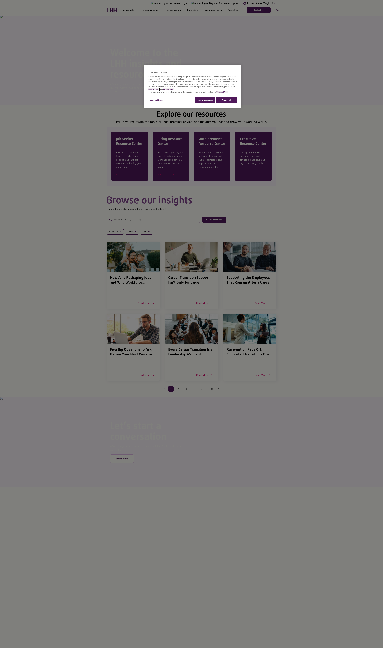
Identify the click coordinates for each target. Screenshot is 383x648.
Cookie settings (155, 100)
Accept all (226, 100)
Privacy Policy (168, 89)
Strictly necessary (205, 100)
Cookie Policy (153, 89)
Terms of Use (222, 92)
